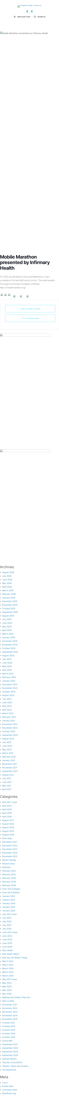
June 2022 (7, 746)
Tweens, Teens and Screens (15, 1066)
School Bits (7, 1040)
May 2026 (7, 583)
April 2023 (7, 709)
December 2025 (9, 601)
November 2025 (9, 605)
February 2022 (9, 756)
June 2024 (7, 662)
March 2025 (7, 634)
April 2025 (7, 630)
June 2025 (7, 623)
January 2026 (8, 597)
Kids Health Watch (10, 954)
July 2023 (6, 699)
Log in (5, 1082)
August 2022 (8, 738)
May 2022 (6, 749)
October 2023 (8, 691)
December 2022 (9, 724)
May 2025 (7, 626)
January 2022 (8, 760)
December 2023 (9, 684)
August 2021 (8, 775)
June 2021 (7, 782)
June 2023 (7, 702)
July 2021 (6, 778)
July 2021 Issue (9, 914)
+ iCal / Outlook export (30, 318)
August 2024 (8, 655)
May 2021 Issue (9, 979)
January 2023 (8, 720)
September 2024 (10, 652)
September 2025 (10, 612)
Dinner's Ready (9, 860)
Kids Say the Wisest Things (14, 957)
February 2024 (9, 677)
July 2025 (6, 619)
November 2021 (9, 767)
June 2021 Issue (9, 932)
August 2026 (8, 572)
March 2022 (7, 753)
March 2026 (7, 590)
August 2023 (8, 695)
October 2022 (8, 731)
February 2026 (9, 594)
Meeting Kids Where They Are (16, 997)
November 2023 (9, 688)
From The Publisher (11, 889)
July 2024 (6, 659)
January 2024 (8, 681)
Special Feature (9, 1059)
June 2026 (7, 579)
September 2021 (10, 771)
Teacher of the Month (12, 1062)
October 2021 (8, 1022)
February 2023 (9, 717)
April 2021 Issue (9, 802)
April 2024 (7, 670)
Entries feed (7, 1086)
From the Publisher (11, 892)
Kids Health (7, 950)
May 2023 (7, 706)
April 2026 (7, 587)
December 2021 (9, 764)
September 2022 (10, 735)
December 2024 (9, 641)
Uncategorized (9, 1069)
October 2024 (8, 648)
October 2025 (8, 608)
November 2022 (9, 728)
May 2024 (7, 666)
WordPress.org (9, 1093)
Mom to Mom (8, 1001)
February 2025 (9, 881)
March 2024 (7, 673)
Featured (6, 867)
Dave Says (7, 838)
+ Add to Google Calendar (30, 309)
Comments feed (9, 1089)
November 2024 (9, 644)
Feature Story (8, 863)
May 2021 (6, 785)
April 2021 (6, 789)
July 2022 (6, 742)
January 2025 (8, 637)
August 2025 (8, 615)
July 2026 (6, 576)
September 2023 (10, 1048)
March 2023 (7, 713)
